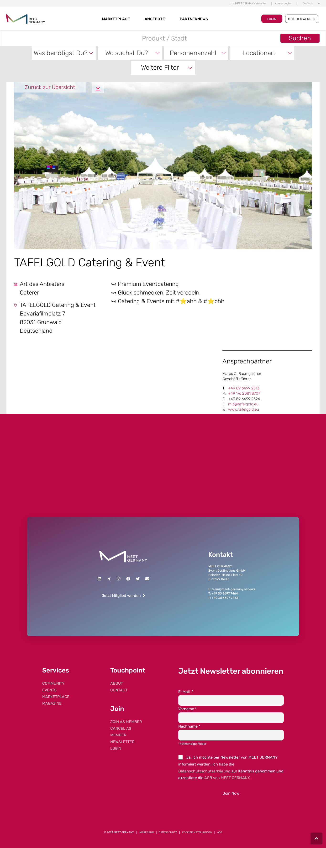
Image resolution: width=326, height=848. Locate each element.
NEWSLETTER (122, 741)
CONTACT (118, 690)
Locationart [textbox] (258, 53)
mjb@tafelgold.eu (243, 404)
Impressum (146, 832)
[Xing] (109, 579)
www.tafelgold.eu (243, 409)
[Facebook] (128, 579)
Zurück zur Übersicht (50, 87)
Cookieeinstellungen (197, 832)
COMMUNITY (53, 683)
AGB (219, 832)
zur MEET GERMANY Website (248, 3)
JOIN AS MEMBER (126, 721)
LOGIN (271, 19)
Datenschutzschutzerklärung (204, 771)
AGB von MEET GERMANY (227, 778)
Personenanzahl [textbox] (193, 53)
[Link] (123, 557)
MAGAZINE (52, 703)
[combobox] (63, 53)
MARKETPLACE (116, 19)
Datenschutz (167, 832)
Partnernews (194, 19)
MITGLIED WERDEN (301, 19)
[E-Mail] (147, 579)
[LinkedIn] (99, 579)
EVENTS (49, 690)
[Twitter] (137, 579)
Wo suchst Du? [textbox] (126, 53)
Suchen (300, 38)
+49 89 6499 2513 (243, 388)
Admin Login (283, 3)
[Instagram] (118, 579)
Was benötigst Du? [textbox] (61, 53)
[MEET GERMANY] (25, 19)
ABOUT (116, 683)
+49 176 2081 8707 (244, 393)
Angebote (155, 19)
